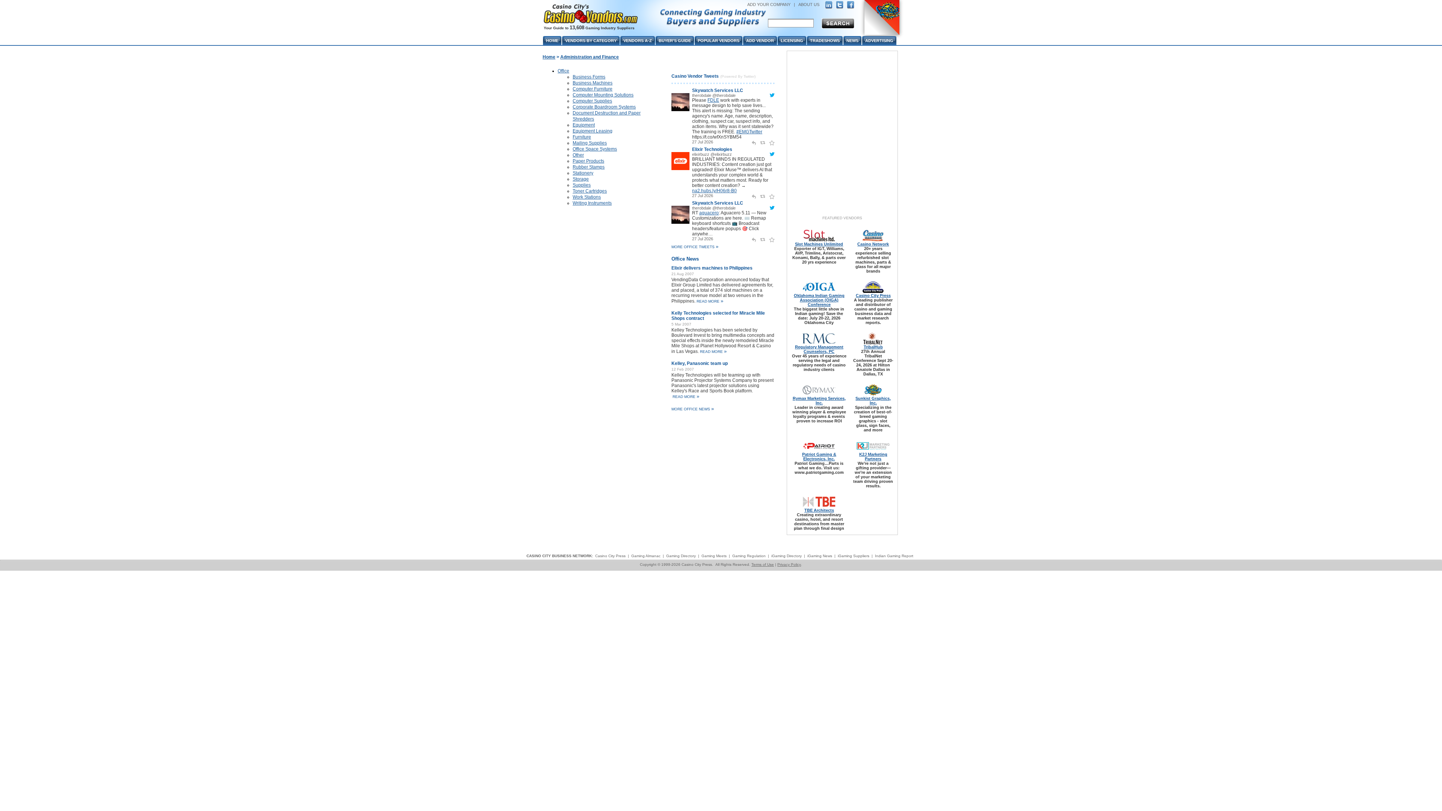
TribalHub (873, 347)
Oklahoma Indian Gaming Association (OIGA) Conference (819, 300)
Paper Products (588, 161)
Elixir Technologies (712, 149)
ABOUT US (808, 4)
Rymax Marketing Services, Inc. (819, 400)
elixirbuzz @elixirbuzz (712, 154)
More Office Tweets (694, 247)
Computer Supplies (592, 101)
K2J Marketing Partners (873, 456)
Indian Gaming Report (894, 556)
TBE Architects (819, 510)
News (852, 40)
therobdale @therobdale (714, 95)
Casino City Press (873, 295)
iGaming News (819, 556)
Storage (581, 179)
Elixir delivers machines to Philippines (712, 268)
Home (549, 57)
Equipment (584, 125)
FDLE (713, 100)
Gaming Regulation (749, 556)
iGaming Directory (786, 556)
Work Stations (587, 197)
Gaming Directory (681, 556)
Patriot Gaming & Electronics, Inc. (819, 456)
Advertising (879, 40)
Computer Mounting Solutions (603, 95)
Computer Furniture (592, 89)
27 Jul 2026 (702, 142)
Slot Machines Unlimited (819, 244)
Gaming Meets (714, 556)
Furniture (582, 137)
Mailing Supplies (590, 143)
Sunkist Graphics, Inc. (873, 400)
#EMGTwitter (749, 131)
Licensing (792, 40)
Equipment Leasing (592, 131)
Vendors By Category (591, 40)
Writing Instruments (592, 203)
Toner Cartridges (590, 191)
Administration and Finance (589, 57)
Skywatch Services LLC (717, 90)
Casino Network (873, 244)
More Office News (692, 409)
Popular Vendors (718, 40)
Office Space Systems (595, 149)
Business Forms (589, 77)
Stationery (583, 173)
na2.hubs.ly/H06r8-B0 (714, 190)
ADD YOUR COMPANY (768, 4)
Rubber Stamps (589, 167)
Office (563, 71)
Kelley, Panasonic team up (699, 363)
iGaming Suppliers (853, 556)
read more (710, 301)
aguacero (709, 213)
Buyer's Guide (675, 40)
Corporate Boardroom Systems (604, 107)
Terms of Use (762, 564)
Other (578, 155)
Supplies (582, 185)
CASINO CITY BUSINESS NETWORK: (559, 556)
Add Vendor (760, 40)
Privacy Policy (789, 564)
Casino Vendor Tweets (695, 76)
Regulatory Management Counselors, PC (819, 349)
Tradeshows (825, 40)
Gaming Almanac (646, 556)
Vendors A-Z (637, 40)
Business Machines (592, 83)
